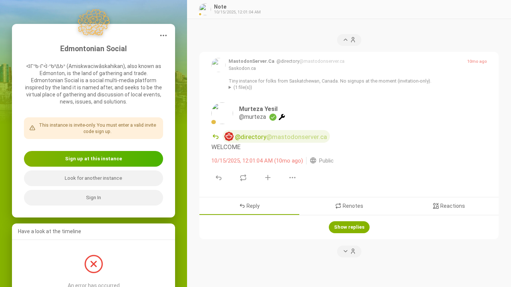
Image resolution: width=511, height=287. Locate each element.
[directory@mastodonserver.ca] (218, 65)
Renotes (352, 206)
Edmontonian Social (93, 48)
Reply (252, 206)
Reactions (452, 206)
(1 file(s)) (242, 87)
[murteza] (222, 113)
